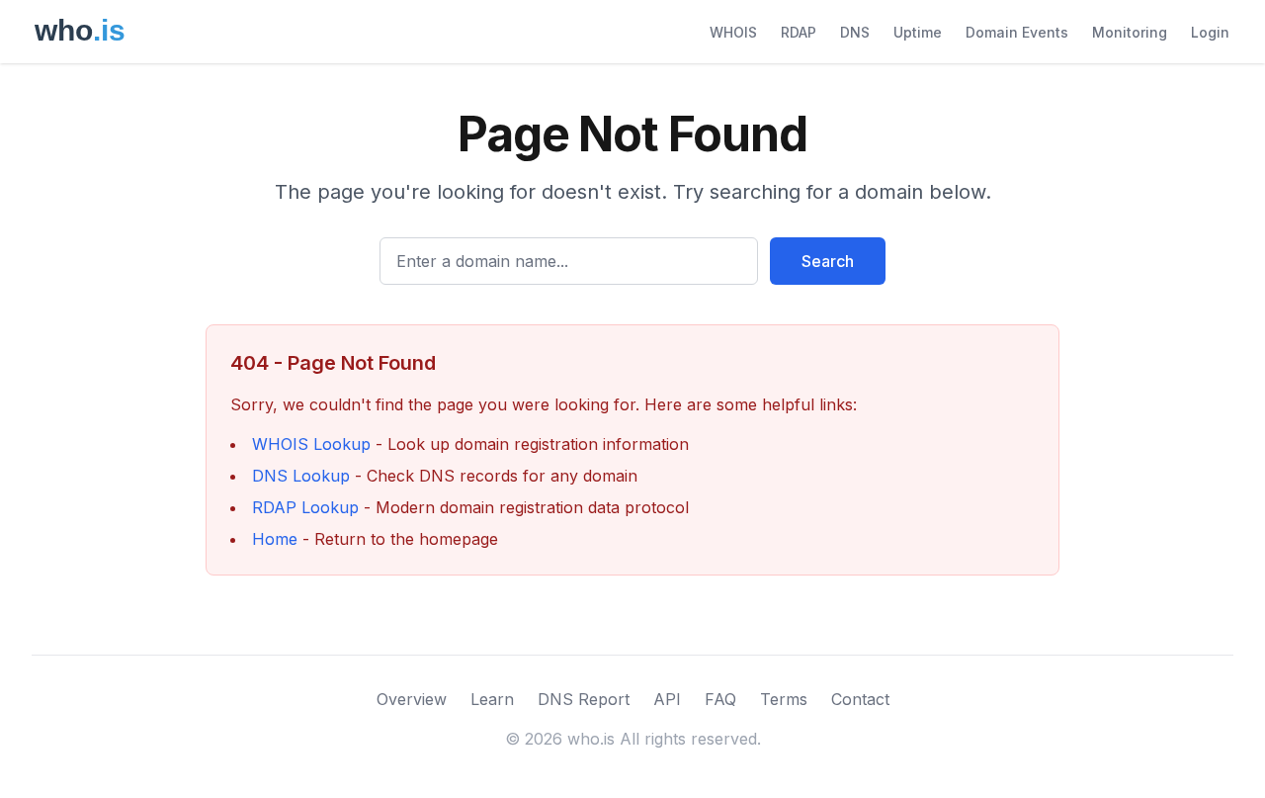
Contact (860, 699)
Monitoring (1129, 32)
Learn (492, 699)
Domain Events (1017, 32)
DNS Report (584, 699)
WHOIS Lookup (311, 444)
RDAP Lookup (305, 507)
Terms (783, 699)
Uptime (917, 32)
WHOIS (733, 32)
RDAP (798, 32)
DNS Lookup (301, 476)
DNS (855, 32)
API (667, 699)
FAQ (720, 699)
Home (274, 539)
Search (827, 261)
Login (1210, 32)
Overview (412, 699)
